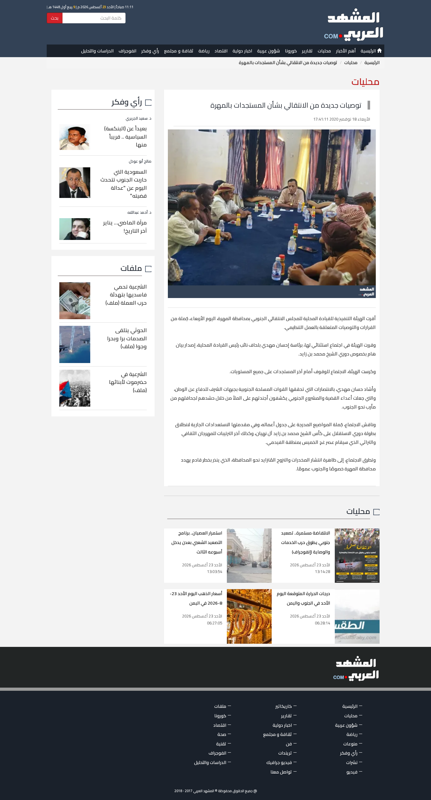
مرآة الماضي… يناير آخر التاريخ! (125, 227)
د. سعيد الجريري (138, 118)
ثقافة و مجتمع (178, 51)
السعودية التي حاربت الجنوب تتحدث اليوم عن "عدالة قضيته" (123, 184)
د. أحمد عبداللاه (139, 212)
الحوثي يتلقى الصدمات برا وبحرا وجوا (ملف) (127, 338)
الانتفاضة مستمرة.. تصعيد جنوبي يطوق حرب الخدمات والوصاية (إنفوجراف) (305, 542)
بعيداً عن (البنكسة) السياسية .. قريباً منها (125, 136)
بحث (54, 18)
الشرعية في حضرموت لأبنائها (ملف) (128, 382)
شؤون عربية (268, 51)
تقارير (307, 51)
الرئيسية (369, 51)
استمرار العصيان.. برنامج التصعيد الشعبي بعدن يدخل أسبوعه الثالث (196, 542)
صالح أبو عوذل (140, 161)
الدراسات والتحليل (97, 51)
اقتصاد (221, 51)
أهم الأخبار (346, 51)
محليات (324, 51)
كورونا (291, 51)
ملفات (131, 267)
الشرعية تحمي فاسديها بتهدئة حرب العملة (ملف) (126, 295)
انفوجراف (127, 51)
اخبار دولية (242, 51)
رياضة (204, 51)
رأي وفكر (150, 51)
